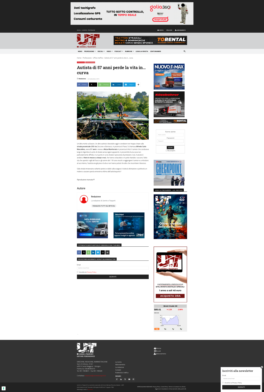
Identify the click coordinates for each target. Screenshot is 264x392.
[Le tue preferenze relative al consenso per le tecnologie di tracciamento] (4, 388)
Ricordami (171, 150)
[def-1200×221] (132, 24)
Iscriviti (112, 277)
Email (79, 265)
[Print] (107, 252)
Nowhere (90, 389)
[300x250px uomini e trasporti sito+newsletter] (169, 89)
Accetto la (87, 272)
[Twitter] (125, 379)
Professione (87, 58)
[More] (138, 84)
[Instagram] (133, 379)
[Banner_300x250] (92, 237)
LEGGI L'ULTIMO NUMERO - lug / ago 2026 (169, 190)
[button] (184, 51)
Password (170, 138)
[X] (84, 252)
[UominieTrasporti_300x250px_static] (169, 116)
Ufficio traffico (98, 58)
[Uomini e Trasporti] (95, 40)
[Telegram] (98, 252)
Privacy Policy (91, 272)
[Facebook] (79, 252)
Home (79, 58)
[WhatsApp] (88, 252)
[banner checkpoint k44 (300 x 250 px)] (169, 185)
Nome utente (170, 131)
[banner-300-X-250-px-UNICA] (129, 237)
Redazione (82, 79)
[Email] (103, 252)
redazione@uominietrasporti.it (95, 375)
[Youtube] (129, 379)
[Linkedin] (93, 252)
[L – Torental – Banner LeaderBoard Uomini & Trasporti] (150, 44)
